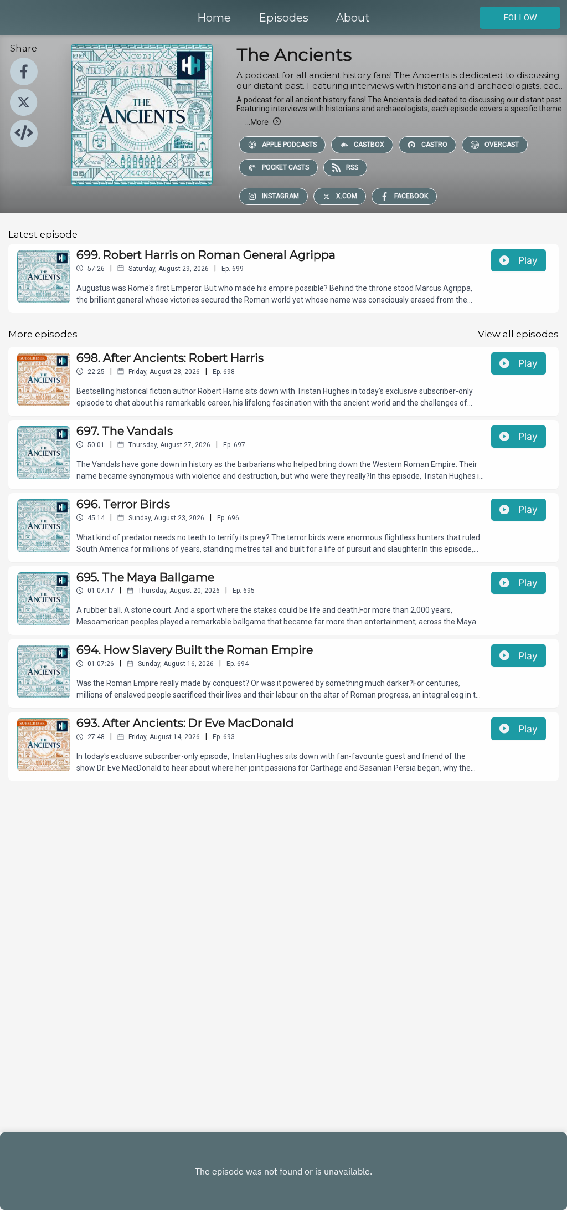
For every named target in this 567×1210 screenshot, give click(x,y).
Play (528, 260)
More (257, 121)
